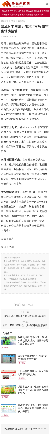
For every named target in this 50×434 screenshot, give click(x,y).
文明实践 (13, 15)
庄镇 (17, 305)
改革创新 (21, 11)
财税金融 (29, 11)
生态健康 (37, 11)
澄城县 (30, 305)
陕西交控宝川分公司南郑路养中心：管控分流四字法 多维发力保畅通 (33, 408)
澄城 (23, 305)
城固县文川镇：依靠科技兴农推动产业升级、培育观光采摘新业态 (33, 389)
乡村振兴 (21, 15)
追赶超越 (29, 15)
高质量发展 (38, 15)
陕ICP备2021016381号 (35, 428)
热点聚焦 (5, 11)
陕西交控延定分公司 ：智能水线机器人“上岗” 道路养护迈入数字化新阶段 (33, 340)
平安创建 (5, 15)
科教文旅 (45, 11)
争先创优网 (9, 428)
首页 (13, 21)
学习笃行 (13, 11)
